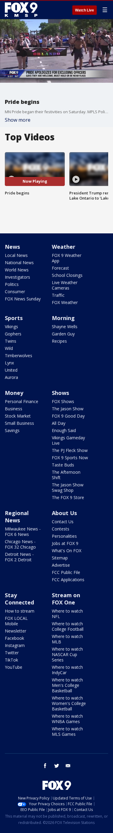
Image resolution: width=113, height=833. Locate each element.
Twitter (12, 652)
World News (17, 270)
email (68, 766)
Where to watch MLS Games (67, 731)
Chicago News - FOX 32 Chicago (20, 544)
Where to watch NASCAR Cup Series (67, 654)
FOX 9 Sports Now (70, 457)
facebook (45, 766)
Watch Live (84, 10)
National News (19, 262)
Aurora (11, 377)
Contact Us (63, 521)
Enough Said (64, 430)
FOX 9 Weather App (66, 258)
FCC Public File (66, 572)
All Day (58, 423)
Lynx (9, 363)
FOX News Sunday (23, 299)
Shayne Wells (64, 326)
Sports (14, 318)
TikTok (11, 660)
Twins (10, 341)
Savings (12, 430)
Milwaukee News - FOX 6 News (23, 531)
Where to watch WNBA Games (67, 718)
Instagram (15, 645)
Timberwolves (18, 355)
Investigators (17, 277)
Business (13, 409)
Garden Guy (63, 334)
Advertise (61, 565)
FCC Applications (68, 579)
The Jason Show (67, 409)
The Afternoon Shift (66, 474)
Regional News (17, 516)
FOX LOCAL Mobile (16, 620)
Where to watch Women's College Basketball (69, 703)
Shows (60, 392)
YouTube (13, 667)
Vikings (11, 326)
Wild (9, 348)
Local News (16, 255)
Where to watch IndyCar (67, 669)
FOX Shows (63, 401)
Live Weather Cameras (64, 285)
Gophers (13, 334)
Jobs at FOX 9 (65, 543)
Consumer (15, 291)
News (12, 246)
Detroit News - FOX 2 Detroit (19, 556)
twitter (56, 766)
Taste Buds (63, 465)
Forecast (60, 268)
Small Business (19, 423)
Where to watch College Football (67, 626)
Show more (17, 120)
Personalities (64, 536)
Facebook (14, 638)
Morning (63, 318)
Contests (60, 529)
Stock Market (18, 416)
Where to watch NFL (67, 613)
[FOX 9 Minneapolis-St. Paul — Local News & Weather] (22, 9)
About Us (64, 513)
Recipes (59, 341)
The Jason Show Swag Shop (67, 487)
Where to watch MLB (67, 639)
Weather (63, 246)
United (11, 370)
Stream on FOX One (66, 598)
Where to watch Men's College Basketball (67, 685)
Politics (12, 284)
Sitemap (60, 558)
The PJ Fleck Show (70, 450)
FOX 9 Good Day (68, 416)
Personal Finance (21, 401)
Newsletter (15, 631)
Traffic (58, 295)
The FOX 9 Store (68, 497)
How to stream (19, 611)
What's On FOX (66, 550)
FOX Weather (65, 302)
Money (14, 392)
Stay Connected (19, 598)
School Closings (67, 275)
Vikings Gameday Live (68, 440)
